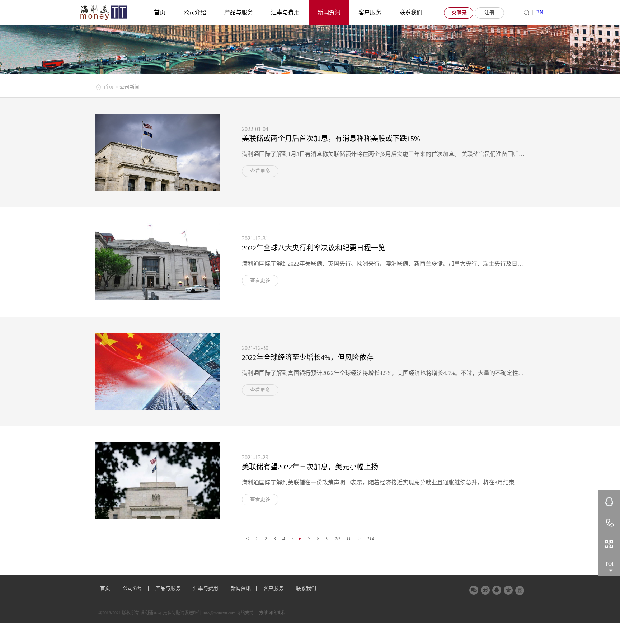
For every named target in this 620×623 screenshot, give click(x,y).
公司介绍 (194, 12)
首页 (159, 12)
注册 (489, 12)
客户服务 (369, 12)
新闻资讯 (329, 12)
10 (337, 539)
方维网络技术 (272, 612)
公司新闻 (129, 87)
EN (539, 12)
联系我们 (410, 12)
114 (370, 539)
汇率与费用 (285, 12)
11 (348, 539)
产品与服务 (238, 12)
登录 (462, 12)
